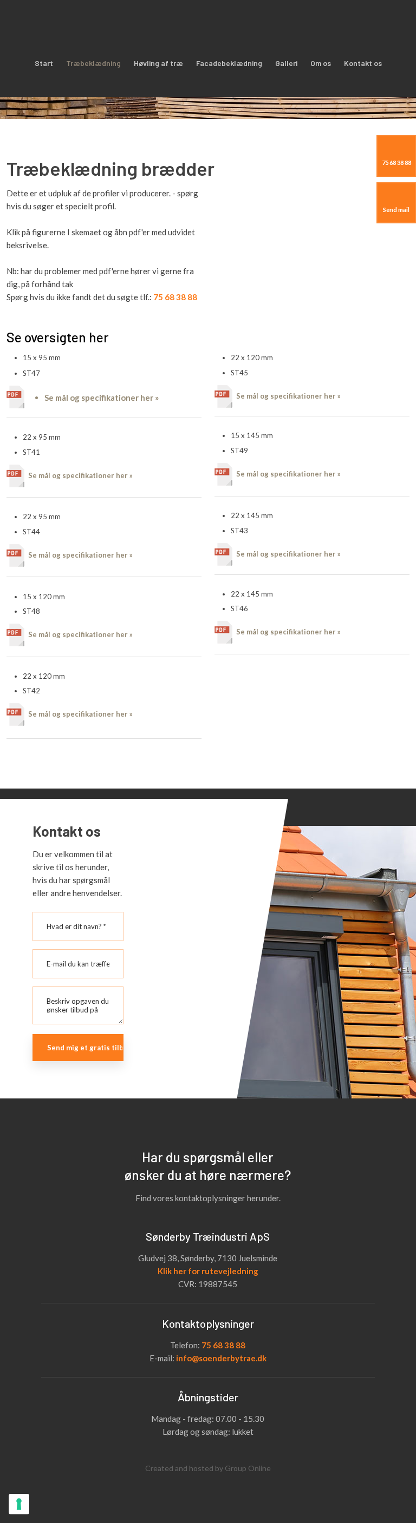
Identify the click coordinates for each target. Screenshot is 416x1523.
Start (44, 63)
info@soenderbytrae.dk (221, 1358)
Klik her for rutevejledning (208, 1271)
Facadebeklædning (229, 63)
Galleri (286, 63)
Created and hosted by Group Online (208, 1468)
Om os (320, 63)
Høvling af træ (158, 63)
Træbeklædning (93, 63)
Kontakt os (363, 63)
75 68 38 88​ (175, 297)
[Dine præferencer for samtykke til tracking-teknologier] (19, 1504)
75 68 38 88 (223, 1345)
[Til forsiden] (156, 24)
